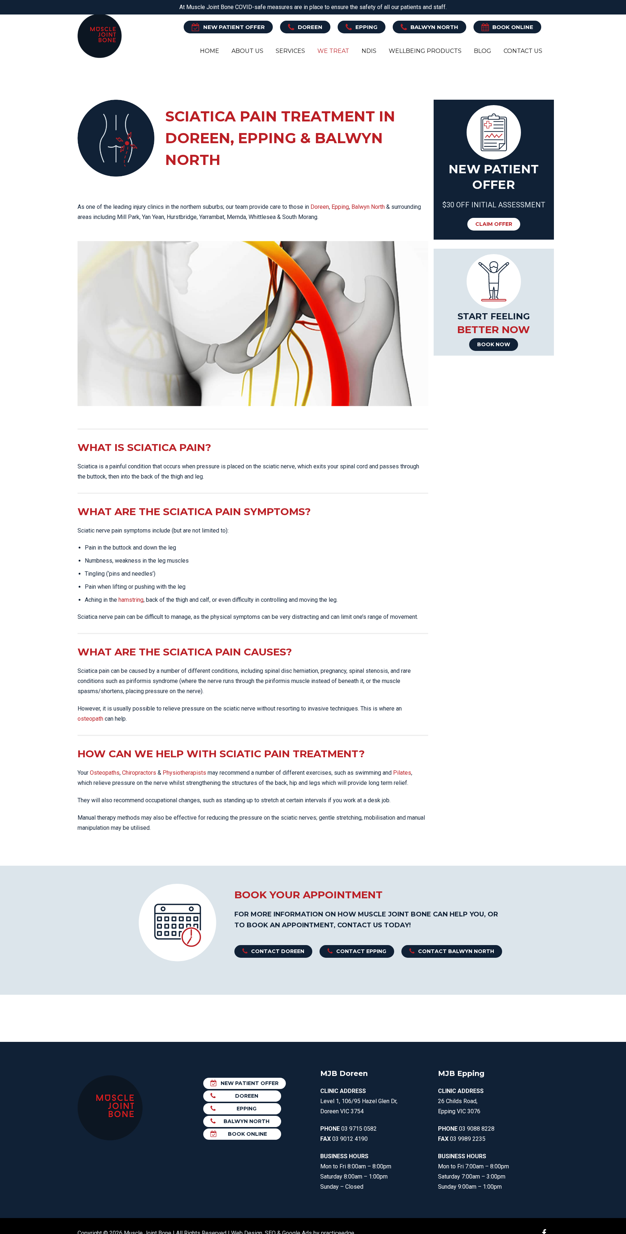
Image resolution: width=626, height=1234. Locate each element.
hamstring (130, 599)
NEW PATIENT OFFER (234, 27)
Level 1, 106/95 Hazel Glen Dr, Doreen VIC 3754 (358, 1101)
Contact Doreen (277, 951)
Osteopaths (105, 772)
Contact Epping (361, 951)
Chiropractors (139, 772)
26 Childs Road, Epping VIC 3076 (461, 1101)
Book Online (512, 27)
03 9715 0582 (359, 1128)
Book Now (493, 344)
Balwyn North (434, 27)
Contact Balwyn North (456, 951)
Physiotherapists (184, 772)
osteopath (90, 718)
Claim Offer (493, 224)
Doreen (310, 27)
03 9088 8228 (476, 1128)
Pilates (402, 772)
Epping (366, 27)
